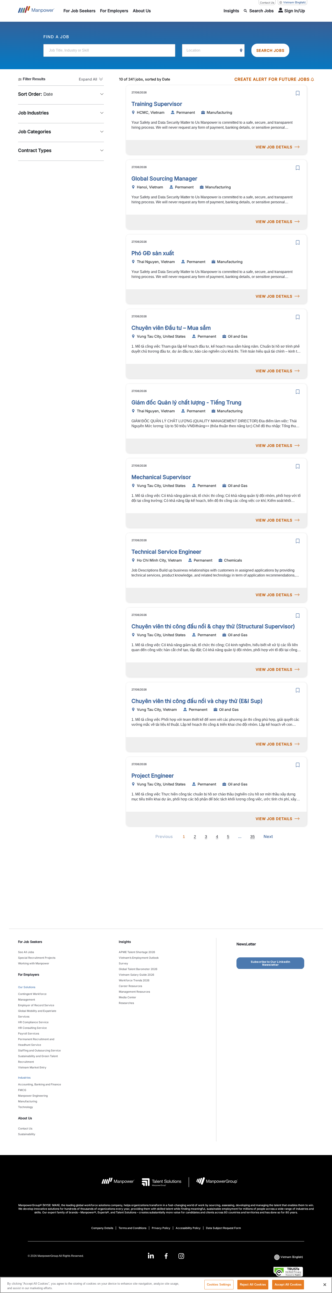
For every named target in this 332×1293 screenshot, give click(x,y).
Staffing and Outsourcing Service (39, 1050)
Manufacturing (27, 1101)
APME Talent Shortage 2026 (137, 952)
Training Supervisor (156, 104)
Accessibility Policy (188, 1228)
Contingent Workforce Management (32, 996)
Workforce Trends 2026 (134, 980)
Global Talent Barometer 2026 (138, 969)
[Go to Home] (36, 10)
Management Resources (134, 991)
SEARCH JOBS (270, 50)
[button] (91, 79)
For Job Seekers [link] (30, 942)
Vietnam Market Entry (32, 1067)
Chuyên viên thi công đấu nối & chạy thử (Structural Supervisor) (213, 626)
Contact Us (267, 2)
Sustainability (26, 1134)
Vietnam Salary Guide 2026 (136, 974)
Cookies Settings (219, 1284)
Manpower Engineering (33, 1095)
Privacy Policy (161, 1228)
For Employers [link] (28, 974)
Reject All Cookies (253, 1284)
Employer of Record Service (36, 1005)
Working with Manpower (33, 963)
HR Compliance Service (33, 1022)
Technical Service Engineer (166, 551)
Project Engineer (152, 775)
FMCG (22, 1090)
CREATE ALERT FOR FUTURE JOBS (272, 79)
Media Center (127, 997)
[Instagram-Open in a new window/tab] (181, 1256)
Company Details (102, 1228)
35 (252, 837)
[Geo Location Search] (241, 50)
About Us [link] (25, 1118)
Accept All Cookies (288, 1284)
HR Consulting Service (32, 1028)
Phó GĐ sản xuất (152, 253)
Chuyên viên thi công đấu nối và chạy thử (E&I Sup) (197, 701)
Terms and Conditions (132, 1228)
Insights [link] (125, 942)
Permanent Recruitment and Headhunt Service (36, 1041)
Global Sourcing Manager (164, 178)
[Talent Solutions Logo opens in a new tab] (158, 1182)
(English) (294, 2)
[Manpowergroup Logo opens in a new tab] (213, 1182)
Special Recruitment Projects (36, 957)
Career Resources (130, 986)
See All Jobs (26, 952)
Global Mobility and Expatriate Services (37, 1013)
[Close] (325, 1285)
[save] (297, 93)
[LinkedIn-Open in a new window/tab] (151, 1255)
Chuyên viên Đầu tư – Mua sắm (171, 328)
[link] (166, 1256)
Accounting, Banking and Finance (39, 1084)
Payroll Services (28, 1033)
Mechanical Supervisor (161, 477)
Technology (25, 1107)
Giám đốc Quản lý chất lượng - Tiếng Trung (186, 402)
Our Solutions (26, 987)
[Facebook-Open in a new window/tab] (166, 1256)
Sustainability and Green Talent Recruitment (38, 1058)
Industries (24, 1077)
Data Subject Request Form (223, 1228)
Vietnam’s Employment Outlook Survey (139, 960)
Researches (126, 1003)
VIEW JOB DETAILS (274, 147)
